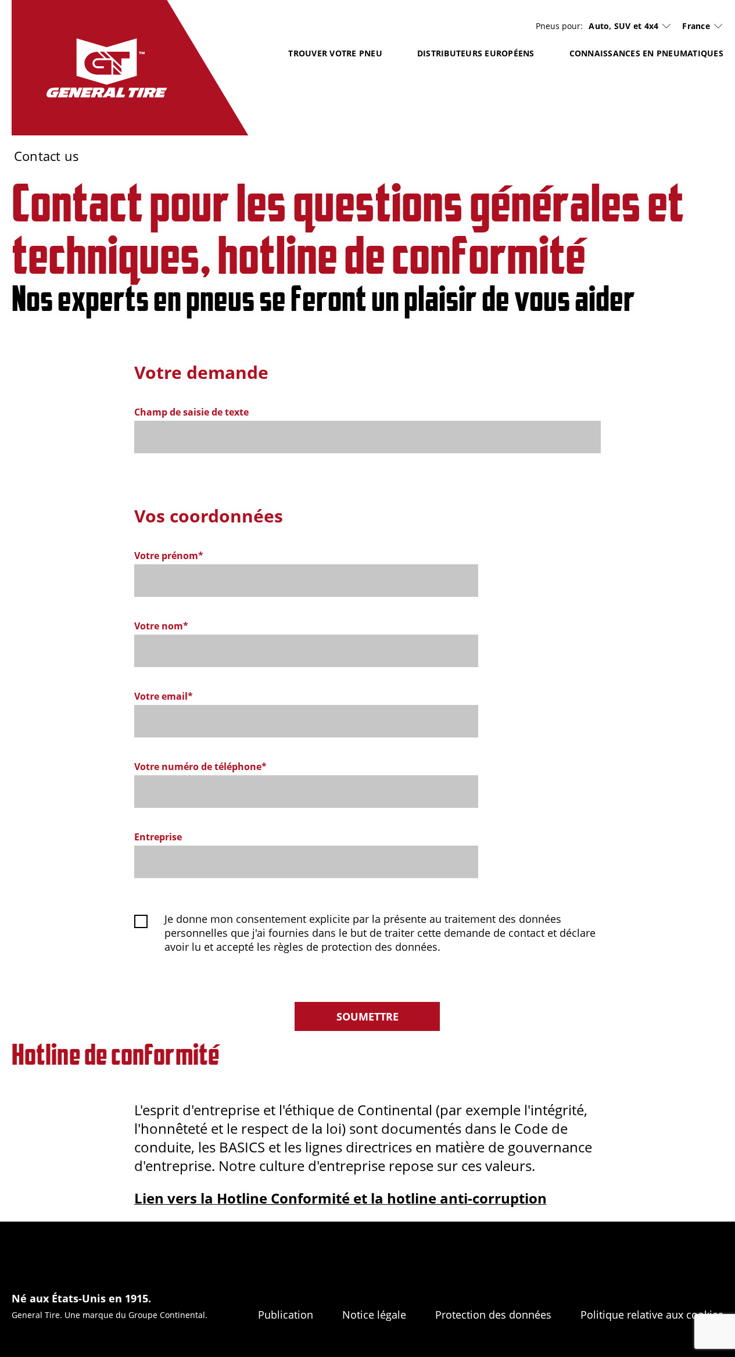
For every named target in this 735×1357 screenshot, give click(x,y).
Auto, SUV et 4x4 (623, 26)
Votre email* (163, 696)
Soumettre (367, 1016)
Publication (285, 1315)
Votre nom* (161, 626)
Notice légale (374, 1315)
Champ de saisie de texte (191, 412)
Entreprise (158, 837)
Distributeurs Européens (476, 53)
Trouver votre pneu (335, 53)
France (696, 25)
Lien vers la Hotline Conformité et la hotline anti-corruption (340, 1198)
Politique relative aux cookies (651, 1315)
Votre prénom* (168, 556)
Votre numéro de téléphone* (200, 767)
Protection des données (493, 1315)
